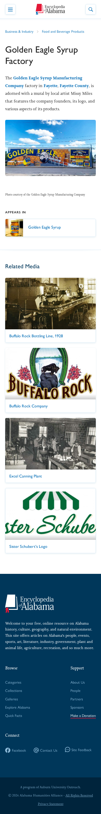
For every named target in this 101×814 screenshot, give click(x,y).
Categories (13, 682)
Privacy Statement (50, 804)
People (75, 690)
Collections (13, 690)
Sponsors (77, 707)
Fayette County (74, 85)
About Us (77, 682)
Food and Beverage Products (63, 31)
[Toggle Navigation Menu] (10, 9)
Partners (76, 698)
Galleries (11, 698)
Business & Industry (19, 31)
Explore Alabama (17, 707)
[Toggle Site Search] (90, 9)
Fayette (50, 85)
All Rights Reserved (79, 795)
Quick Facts (13, 715)
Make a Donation (83, 715)
